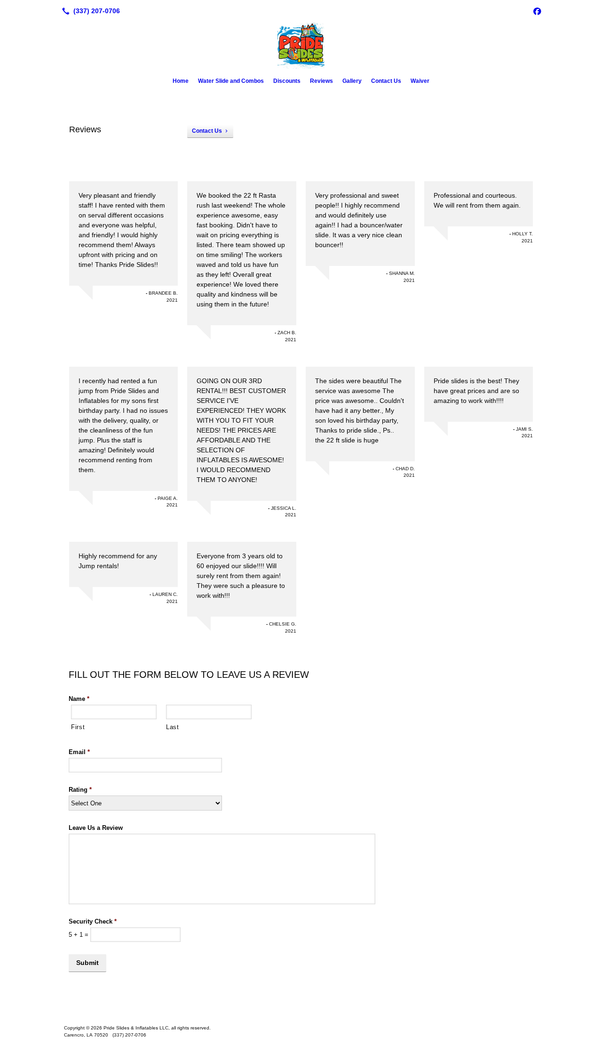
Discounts (287, 81)
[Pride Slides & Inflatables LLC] (301, 1013)
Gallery (352, 81)
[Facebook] (537, 11)
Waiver (420, 81)
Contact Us (386, 81)
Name (79, 699)
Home (181, 81)
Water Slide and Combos (231, 81)
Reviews (321, 81)
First (78, 727)
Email (79, 752)
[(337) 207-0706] (89, 11)
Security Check (93, 921)
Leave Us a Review (96, 828)
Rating (80, 790)
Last (172, 727)
